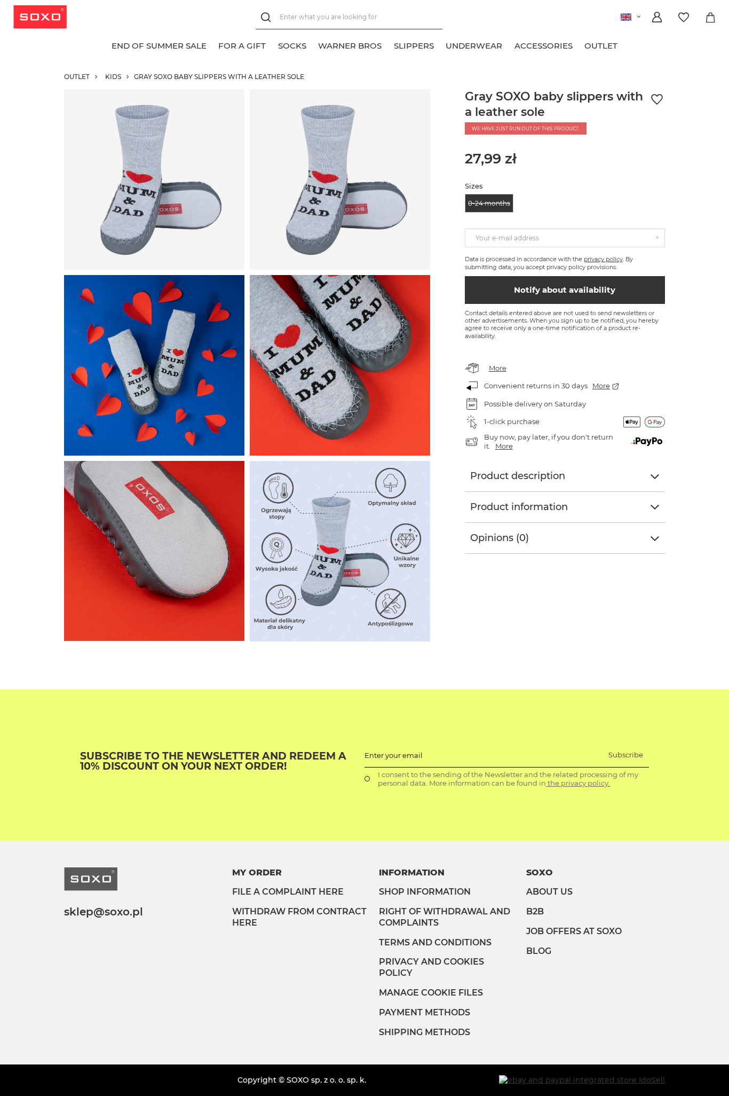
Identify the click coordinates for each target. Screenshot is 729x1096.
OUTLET (77, 77)
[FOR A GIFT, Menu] (272, 44)
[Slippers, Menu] (439, 44)
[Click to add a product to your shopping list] (657, 99)
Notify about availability (564, 290)
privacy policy (603, 259)
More (497, 368)
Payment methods (424, 1012)
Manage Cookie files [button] (431, 993)
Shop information (425, 892)
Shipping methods (424, 1032)
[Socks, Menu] (312, 44)
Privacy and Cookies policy (431, 967)
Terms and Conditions (435, 942)
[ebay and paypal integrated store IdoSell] (582, 1080)
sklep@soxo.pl (103, 911)
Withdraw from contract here (299, 917)
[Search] (268, 17)
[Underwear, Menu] (508, 44)
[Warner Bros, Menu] (388, 44)
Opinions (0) (499, 538)
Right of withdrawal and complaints (444, 917)
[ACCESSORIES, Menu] (578, 44)
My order (257, 872)
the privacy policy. (578, 783)
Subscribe (625, 754)
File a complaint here (288, 892)
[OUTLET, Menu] (624, 44)
